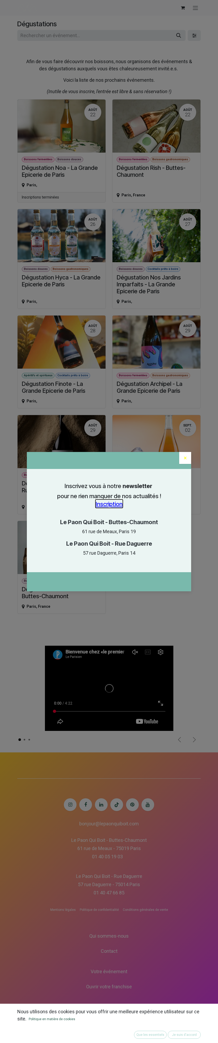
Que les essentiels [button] (150, 1035)
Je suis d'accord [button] (184, 1035)
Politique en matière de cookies (52, 1019)
